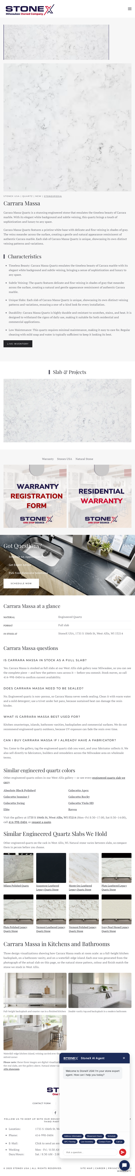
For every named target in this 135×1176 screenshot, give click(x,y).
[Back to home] (30, 9)
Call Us (119, 1142)
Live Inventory (87, 1142)
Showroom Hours (94, 1136)
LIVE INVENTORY (18, 344)
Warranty (124, 1171)
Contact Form (105, 1142)
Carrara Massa (22, 203)
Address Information (72, 1136)
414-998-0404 (18, 822)
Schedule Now (21, 583)
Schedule (111, 1136)
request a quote (41, 822)
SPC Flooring (69, 1142)
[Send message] (122, 1152)
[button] (129, 9)
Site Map (87, 1168)
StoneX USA (21, 1168)
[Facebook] (55, 1113)
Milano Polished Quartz (16, 885)
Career (100, 1168)
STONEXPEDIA (53, 196)
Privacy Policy (119, 1168)
